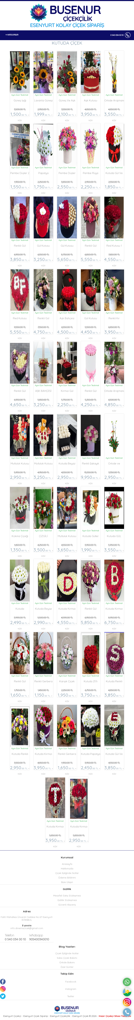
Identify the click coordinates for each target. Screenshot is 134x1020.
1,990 (90, 550)
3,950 (90, 115)
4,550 (114, 260)
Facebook (70, 981)
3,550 (114, 115)
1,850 (114, 187)
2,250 (90, 187)
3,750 (90, 696)
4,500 (67, 332)
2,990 (43, 623)
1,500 (19, 115)
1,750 (43, 187)
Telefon (9, 935)
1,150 (43, 696)
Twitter (70, 996)
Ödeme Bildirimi (67, 877)
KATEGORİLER (12, 35)
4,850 (114, 405)
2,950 (19, 478)
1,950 (67, 696)
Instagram (70, 989)
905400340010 (39, 937)
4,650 (19, 405)
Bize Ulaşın (67, 882)
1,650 (19, 696)
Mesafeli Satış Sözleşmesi (67, 895)
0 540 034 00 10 (117, 35)
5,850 (90, 623)
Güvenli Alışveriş (67, 904)
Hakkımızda (67, 868)
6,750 (114, 623)
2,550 (67, 187)
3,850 (19, 260)
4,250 (90, 405)
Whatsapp (36, 935)
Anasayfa (67, 864)
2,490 (19, 623)
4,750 (43, 332)
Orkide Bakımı (67, 962)
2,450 (90, 768)
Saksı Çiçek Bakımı (67, 957)
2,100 (67, 115)
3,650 (67, 550)
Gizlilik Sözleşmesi (67, 900)
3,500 (43, 550)
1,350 (19, 550)
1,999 (43, 115)
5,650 (67, 260)
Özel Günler (67, 967)
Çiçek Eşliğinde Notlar (67, 873)
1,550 (19, 187)
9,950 (90, 478)
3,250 (43, 260)
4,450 (90, 332)
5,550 (90, 260)
